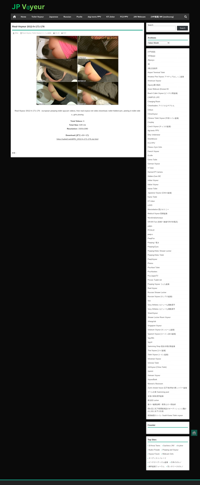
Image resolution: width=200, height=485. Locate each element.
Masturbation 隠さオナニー (158, 209)
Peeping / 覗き (153, 243)
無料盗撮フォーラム (156, 466)
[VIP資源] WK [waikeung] (162, 17)
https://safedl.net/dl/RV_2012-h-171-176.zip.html (77, 139)
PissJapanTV (153, 276)
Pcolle (79, 17)
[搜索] (185, 16)
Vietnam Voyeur (154, 375)
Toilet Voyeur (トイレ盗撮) (158, 355)
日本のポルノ (176, 462)
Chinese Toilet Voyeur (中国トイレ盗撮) (163, 118)
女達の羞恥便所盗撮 (156, 396)
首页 (14, 16)
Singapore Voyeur (154, 326)
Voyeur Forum (154, 454)
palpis (150, 226)
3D (149, 64)
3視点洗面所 (152, 68)
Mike (16, 33)
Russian (67, 17)
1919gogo (151, 56)
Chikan (150, 110)
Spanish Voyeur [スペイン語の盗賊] (162, 334)
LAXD (150, 205)
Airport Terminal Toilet (156, 72)
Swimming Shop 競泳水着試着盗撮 (161, 346)
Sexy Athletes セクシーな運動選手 (161, 305)
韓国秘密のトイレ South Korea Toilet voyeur (165, 415)
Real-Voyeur (152, 288)
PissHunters (152, 272)
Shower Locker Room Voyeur (159, 317)
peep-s (150, 234)
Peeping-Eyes (153, 247)
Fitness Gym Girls (155, 147)
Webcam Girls (168, 454)
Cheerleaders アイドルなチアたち (161, 106)
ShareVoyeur (153, 313)
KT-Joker (110, 17)
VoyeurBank (152, 379)
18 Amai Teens (154, 446)
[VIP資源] (151, 52)
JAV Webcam (139, 17)
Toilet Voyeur (38, 17)
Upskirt (150, 371)
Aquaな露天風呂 (154, 85)
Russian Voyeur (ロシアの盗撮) (160, 296)
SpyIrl (150, 342)
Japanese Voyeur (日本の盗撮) (160, 193)
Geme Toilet (152, 160)
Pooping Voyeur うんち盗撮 (158, 284)
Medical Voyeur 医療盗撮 (157, 214)
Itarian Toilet (152, 189)
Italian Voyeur (153, 185)
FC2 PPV (124, 17)
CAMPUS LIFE (154, 97)
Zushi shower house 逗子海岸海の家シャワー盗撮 (167, 388)
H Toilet (151, 168)
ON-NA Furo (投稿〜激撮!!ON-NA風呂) (163, 222)
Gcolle (150, 155)
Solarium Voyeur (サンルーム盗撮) (161, 330)
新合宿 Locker (153, 400)
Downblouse (152, 139)
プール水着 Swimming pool (158, 392)
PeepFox (151, 238)
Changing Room (154, 102)
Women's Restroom (155, 384)
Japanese (53, 17)
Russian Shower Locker (157, 292)
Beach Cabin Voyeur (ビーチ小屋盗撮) (163, 93)
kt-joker (180, 446)
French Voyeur (153, 151)
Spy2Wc (151, 338)
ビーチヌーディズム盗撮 (158, 462)
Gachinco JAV (168, 446)
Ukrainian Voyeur (154, 359)
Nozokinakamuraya (155, 218)
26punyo (151, 60)
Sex (149, 301)
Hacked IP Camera (155, 172)
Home (23, 17)
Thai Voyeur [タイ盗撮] (157, 350)
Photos (150, 263)
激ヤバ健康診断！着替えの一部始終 (162, 404)
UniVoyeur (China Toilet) (157, 367)
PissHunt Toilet (154, 268)
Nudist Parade (154, 450)
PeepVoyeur (152, 259)
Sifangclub (152, 321)
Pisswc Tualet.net (155, 280)
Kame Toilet (152, 197)
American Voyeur (154, 81)
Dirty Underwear (154, 135)
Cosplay (151, 122)
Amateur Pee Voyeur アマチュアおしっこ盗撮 (166, 77)
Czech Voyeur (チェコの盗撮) (159, 126)
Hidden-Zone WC (154, 176)
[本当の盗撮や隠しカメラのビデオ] (28, 4)
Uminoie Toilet (153, 363)
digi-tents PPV (94, 17)
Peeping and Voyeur (170, 450)
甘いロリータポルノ (175, 466)
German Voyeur (154, 164)
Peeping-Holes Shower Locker (159, 251)
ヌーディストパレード (157, 458)
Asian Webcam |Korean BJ (158, 89)
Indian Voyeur (153, 180)
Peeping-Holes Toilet (156, 255)
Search (150, 25)
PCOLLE (151, 230)
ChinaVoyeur (153, 114)
